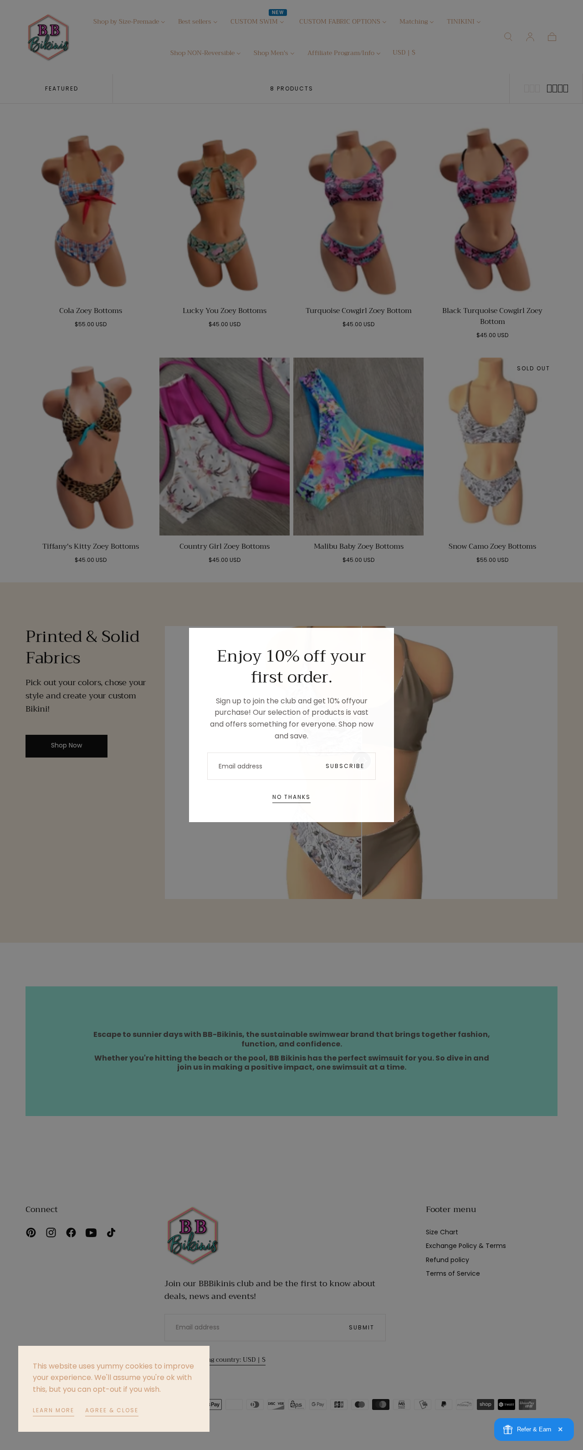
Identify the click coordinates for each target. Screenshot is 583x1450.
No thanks (291, 797)
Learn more (53, 1410)
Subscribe (345, 766)
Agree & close (111, 1410)
